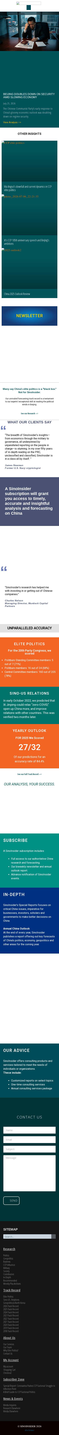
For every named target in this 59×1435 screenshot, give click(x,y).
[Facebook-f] (29, 1244)
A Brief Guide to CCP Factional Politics (19, 1392)
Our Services (8, 1344)
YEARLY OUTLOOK (29, 731)
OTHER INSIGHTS (29, 133)
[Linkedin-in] (35, 1244)
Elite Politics (8, 1296)
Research (9, 1249)
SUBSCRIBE (15, 840)
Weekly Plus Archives (12, 1283)
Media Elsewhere (10, 1411)
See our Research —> (29, 413)
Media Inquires (9, 1405)
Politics (6, 1255)
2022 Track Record (11, 1318)
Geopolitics (8, 1258)
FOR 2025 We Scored (30, 738)
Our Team (7, 1347)
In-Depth (7, 1277)
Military (6, 1268)
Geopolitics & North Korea (14, 1303)
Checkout (7, 1373)
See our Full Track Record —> (29, 774)
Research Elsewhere (11, 1408)
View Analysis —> (12, 122)
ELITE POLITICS (29, 644)
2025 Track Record (11, 1309)
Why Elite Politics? (10, 1350)
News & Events (13, 1398)
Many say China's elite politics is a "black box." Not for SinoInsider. (29, 391)
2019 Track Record (11, 1328)
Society (6, 1271)
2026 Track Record (11, 1306)
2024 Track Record (11, 1312)
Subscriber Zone (13, 1379)
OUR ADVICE (16, 1050)
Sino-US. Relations (11, 1300)
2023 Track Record (11, 1315)
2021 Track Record (11, 1322)
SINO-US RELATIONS (29, 693)
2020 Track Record (11, 1325)
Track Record (11, 1290)
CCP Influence (9, 1265)
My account (8, 1366)
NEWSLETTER (29, 315)
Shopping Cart (9, 1370)
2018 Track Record (11, 1331)
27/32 (30, 747)
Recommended (10, 1280)
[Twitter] (23, 1244)
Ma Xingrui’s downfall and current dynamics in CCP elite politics (28, 188)
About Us (9, 1338)
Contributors (8, 1274)
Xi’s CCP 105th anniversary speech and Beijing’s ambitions (26, 242)
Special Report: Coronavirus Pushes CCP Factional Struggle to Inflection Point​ (29, 1387)
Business (6, 1261)
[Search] (53, 1236)
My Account (11, 1360)
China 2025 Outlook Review (17, 294)
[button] (29, 7)
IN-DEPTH (14, 894)
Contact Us (7, 1353)
